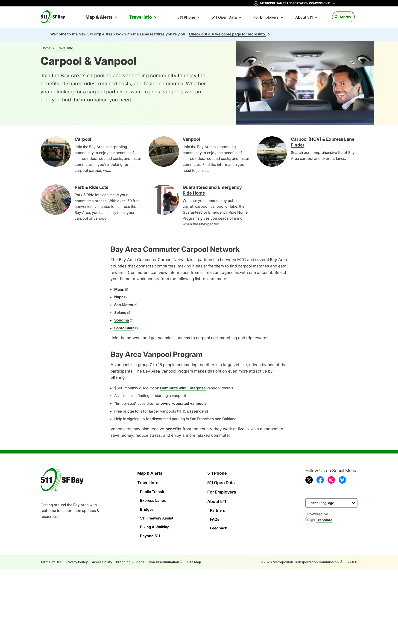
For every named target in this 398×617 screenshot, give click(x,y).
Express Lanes (153, 500)
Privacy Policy (76, 562)
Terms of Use (51, 562)
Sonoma (121, 320)
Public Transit (152, 491)
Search (345, 17)
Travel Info (140, 17)
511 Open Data (224, 17)
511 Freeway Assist (156, 518)
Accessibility (102, 562)
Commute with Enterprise (183, 388)
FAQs (214, 519)
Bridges (147, 509)
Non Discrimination (163, 562)
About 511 (304, 17)
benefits (173, 428)
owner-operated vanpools (184, 403)
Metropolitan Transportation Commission (294, 3)
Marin (119, 289)
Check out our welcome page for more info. (227, 34)
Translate (324, 520)
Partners (217, 510)
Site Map (194, 562)
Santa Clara (124, 328)
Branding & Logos (130, 562)
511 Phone (186, 17)
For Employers (266, 17)
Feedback (218, 528)
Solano (120, 312)
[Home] (55, 17)
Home (45, 48)
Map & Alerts (99, 17)
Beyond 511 (150, 536)
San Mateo (123, 304)
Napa (118, 297)
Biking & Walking (155, 527)
